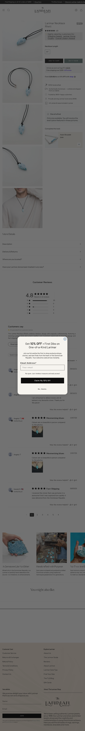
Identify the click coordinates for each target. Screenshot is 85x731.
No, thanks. (42, 389)
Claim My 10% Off (43, 380)
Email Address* (28, 363)
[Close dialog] (65, 339)
